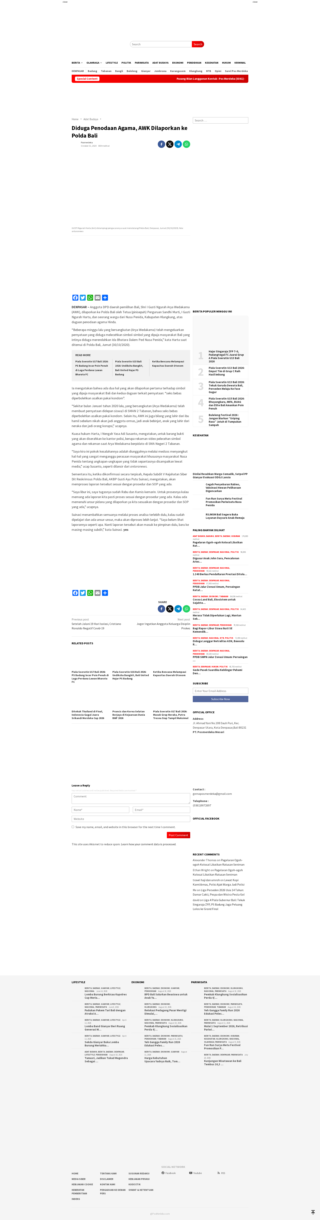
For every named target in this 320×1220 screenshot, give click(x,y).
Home (75, 1173)
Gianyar (105, 988)
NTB (222, 638)
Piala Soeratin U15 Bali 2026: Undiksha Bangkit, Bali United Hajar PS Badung (130, 675)
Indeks (76, 1199)
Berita (218, 536)
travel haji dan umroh (206, 880)
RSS (223, 1173)
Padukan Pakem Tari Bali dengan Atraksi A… (105, 1012)
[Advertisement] (49, 74)
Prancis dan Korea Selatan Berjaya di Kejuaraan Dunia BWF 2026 (128, 715)
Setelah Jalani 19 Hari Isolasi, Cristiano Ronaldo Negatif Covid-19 (96, 623)
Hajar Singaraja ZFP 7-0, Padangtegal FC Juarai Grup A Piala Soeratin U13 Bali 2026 (226, 356)
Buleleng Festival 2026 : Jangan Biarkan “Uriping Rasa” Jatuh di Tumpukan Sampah (225, 420)
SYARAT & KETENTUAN (141, 1190)
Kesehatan (209, 1039)
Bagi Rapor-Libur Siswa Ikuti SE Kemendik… (212, 630)
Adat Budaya (199, 536)
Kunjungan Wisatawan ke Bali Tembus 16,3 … (222, 1062)
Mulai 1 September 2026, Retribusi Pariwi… (226, 1028)
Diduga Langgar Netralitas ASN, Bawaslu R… (218, 642)
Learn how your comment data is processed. (148, 844)
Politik (235, 552)
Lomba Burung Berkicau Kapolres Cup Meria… (106, 996)
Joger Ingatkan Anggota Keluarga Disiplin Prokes (163, 623)
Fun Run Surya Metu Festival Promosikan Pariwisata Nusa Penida (224, 502)
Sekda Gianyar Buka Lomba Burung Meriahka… (102, 1043)
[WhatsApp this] (186, 144)
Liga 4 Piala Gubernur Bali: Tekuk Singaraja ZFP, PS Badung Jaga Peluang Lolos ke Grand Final (219, 904)
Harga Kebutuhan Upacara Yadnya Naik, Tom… (162, 1059)
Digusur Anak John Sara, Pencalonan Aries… (216, 560)
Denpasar (214, 552)
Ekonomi (213, 596)
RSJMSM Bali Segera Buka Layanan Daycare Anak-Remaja (225, 516)
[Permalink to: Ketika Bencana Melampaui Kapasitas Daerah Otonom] (171, 659)
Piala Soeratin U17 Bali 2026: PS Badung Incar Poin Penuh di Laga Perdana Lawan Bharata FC (90, 676)
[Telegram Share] (178, 144)
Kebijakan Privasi (139, 1179)
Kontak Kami (107, 1184)
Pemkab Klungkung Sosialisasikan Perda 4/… (165, 1028)
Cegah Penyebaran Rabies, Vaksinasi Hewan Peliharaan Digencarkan (223, 488)
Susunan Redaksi (139, 1173)
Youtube (197, 1173)
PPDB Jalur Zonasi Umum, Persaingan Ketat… (216, 588)
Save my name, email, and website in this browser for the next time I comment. (126, 827)
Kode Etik (135, 1184)
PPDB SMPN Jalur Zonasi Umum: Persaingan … (220, 658)
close (65, 1)
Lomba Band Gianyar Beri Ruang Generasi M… (105, 1028)
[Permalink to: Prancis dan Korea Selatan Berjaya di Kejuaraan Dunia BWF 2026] (130, 698)
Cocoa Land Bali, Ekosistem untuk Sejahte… (214, 601)
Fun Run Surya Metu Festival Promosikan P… (222, 1046)
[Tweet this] (170, 144)
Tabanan (223, 596)
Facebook (171, 1173)
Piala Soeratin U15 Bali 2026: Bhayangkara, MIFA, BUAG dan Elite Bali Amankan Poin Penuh (226, 403)
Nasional (225, 552)
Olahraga (209, 1042)
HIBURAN (235, 536)
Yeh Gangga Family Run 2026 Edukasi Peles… (162, 1043)
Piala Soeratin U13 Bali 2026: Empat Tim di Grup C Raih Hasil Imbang (226, 371)
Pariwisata (101, 1007)
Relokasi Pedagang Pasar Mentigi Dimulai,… (165, 1012)
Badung (210, 536)
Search (198, 44)
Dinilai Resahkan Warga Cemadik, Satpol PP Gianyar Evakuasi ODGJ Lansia (220, 475)
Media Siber (79, 1179)
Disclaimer (106, 1179)
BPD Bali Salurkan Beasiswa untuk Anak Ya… (165, 996)
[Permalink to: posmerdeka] (75, 144)
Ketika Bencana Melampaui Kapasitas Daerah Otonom (169, 673)
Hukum (215, 666)
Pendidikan (199, 571)
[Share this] (161, 144)
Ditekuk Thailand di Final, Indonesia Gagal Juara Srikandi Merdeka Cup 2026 (88, 715)
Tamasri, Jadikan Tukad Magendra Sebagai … (106, 1059)
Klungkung (150, 1007)
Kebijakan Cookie (82, 1184)
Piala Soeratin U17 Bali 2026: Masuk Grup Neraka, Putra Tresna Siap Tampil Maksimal (170, 715)
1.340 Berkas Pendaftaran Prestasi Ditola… (220, 574)
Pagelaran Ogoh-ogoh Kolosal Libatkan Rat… (218, 544)
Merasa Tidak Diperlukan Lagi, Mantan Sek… (217, 617)
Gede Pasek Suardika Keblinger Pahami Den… (217, 671)
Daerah (226, 536)
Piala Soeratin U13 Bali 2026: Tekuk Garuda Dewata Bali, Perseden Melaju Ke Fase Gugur (226, 387)
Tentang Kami (108, 1173)
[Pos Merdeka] (99, 44)
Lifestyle (115, 988)
